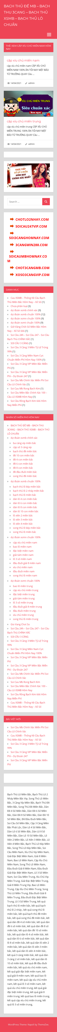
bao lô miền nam (22, 546)
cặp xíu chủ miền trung (24, 121)
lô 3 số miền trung (23, 602)
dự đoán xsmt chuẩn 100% (25, 322)
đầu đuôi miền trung (24, 610)
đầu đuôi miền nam (23, 571)
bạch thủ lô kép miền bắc (27, 486)
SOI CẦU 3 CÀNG (19, 343)
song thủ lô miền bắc (24, 532)
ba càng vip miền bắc (24, 443)
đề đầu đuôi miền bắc (25, 472)
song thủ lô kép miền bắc (27, 527)
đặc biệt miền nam (23, 550)
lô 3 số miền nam (22, 559)
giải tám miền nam (23, 555)
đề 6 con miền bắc (23, 463)
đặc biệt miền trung (24, 594)
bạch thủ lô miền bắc (24, 495)
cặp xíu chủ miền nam (23, 60)
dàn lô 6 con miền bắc (25, 503)
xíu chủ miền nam (23, 567)
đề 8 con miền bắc (23, 467)
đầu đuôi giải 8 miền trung (27, 606)
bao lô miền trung (23, 586)
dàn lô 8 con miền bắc (25, 507)
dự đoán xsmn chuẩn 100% (25, 318)
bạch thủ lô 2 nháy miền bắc (28, 490)
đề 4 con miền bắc (23, 459)
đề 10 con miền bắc (23, 455)
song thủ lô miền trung (25, 619)
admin (31, 83)
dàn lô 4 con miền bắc (25, 499)
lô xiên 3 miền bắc (23, 519)
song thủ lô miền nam (25, 575)
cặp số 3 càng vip (22, 447)
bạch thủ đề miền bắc (25, 451)
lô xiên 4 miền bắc (23, 523)
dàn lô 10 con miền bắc (25, 511)
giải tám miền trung (24, 598)
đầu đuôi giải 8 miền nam (27, 563)
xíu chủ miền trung (23, 615)
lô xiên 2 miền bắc (23, 515)
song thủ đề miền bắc (25, 476)
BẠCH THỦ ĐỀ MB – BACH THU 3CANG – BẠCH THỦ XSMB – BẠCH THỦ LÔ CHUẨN (28, 429)
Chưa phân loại (19, 306)
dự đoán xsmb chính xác (24, 310)
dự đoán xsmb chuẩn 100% (25, 314)
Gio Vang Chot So (20, 624)
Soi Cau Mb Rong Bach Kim (25, 388)
